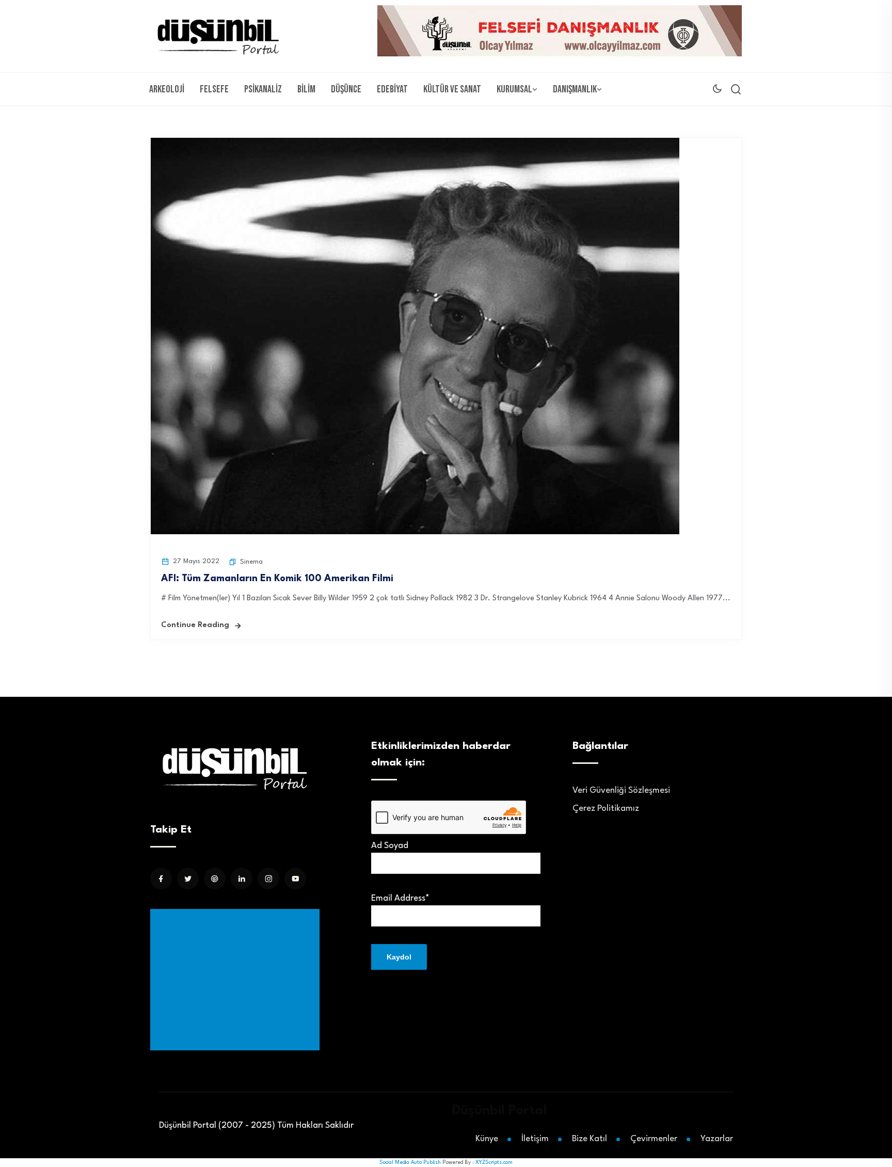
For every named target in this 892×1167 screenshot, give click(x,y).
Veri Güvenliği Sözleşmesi (621, 790)
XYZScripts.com (494, 1162)
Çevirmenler (653, 1138)
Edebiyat (392, 89)
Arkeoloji (166, 89)
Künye (486, 1138)
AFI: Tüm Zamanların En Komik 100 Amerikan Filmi (277, 578)
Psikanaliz (263, 89)
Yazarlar (716, 1138)
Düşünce (346, 89)
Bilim (306, 89)
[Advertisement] (237, 979)
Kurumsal (514, 89)
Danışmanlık (575, 89)
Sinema (251, 561)
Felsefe (214, 89)
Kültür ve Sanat (452, 89)
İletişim (535, 1138)
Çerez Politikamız (605, 808)
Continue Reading (195, 625)
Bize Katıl (589, 1138)
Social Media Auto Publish (410, 1162)
